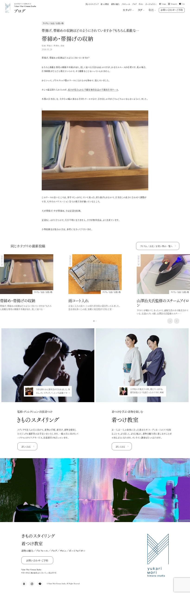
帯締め (56, 46)
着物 (62, 46)
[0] (94, 321)
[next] (176, 321)
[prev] (170, 321)
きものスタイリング (91, 4)
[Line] (40, 583)
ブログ (134, 4)
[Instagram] (31, 583)
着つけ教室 (105, 4)
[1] (96, 321)
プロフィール (125, 4)
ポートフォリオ (150, 4)
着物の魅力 (115, 4)
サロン (141, 4)
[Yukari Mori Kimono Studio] (7, 4)
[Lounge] (24, 583)
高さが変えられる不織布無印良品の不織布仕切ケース (93, 89)
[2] (50, 399)
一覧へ (156, 246)
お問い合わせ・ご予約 (172, 10)
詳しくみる (26, 446)
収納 (44, 46)
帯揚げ (50, 46)
